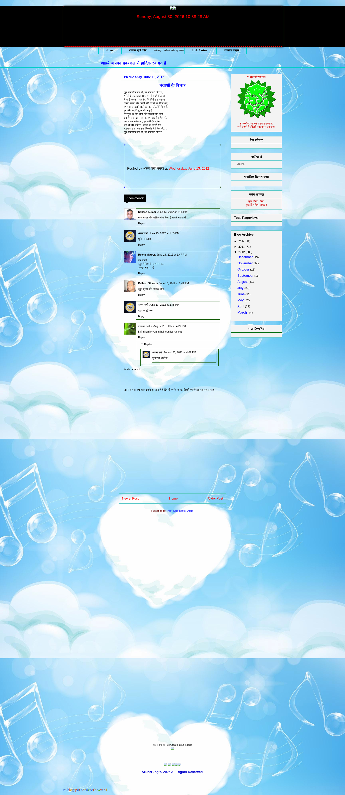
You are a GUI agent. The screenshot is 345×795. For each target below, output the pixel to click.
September (245, 276)
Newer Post (130, 498)
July (240, 288)
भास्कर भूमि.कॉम (138, 50)
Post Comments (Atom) (180, 510)
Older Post (215, 498)
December (245, 257)
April (240, 306)
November (245, 263)
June (241, 294)
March (242, 312)
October (243, 269)
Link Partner (200, 50)
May (240, 300)
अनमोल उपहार (231, 50)
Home (109, 50)
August (242, 282)
